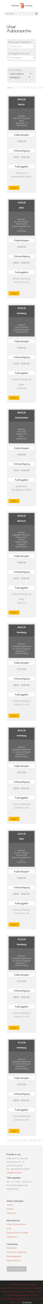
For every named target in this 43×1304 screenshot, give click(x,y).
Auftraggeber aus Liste (18, 53)
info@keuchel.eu (14, 1172)
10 (39, 1140)
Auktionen (11, 1213)
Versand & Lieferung (16, 1252)
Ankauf (10, 1204)
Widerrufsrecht (14, 1260)
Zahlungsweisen (14, 1256)
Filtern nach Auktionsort (19, 42)
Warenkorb (12, 1248)
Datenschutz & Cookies (17, 1232)
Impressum (12, 1236)
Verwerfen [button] (27, 1302)
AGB (9, 1228)
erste (10, 87)
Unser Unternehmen (16, 1224)
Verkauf (10, 1208)
